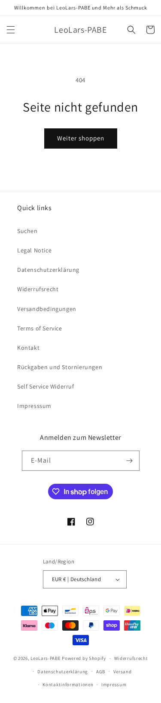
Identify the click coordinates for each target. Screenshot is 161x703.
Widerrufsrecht (37, 289)
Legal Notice (34, 250)
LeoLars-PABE (45, 658)
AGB (100, 672)
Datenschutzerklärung (48, 270)
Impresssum (34, 406)
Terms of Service (39, 328)
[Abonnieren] (129, 461)
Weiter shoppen (80, 138)
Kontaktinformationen (68, 684)
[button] (10, 29)
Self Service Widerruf (45, 386)
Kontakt (28, 348)
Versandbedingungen (46, 309)
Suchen (27, 231)
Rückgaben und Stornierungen (59, 367)
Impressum (113, 684)
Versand (122, 672)
